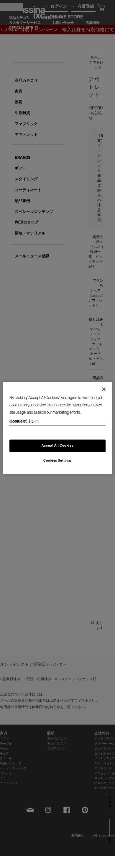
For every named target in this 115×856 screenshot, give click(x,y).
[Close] (103, 389)
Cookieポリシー (24, 421)
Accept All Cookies (57, 445)
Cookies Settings (57, 460)
